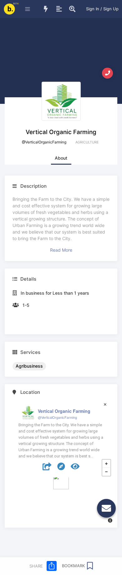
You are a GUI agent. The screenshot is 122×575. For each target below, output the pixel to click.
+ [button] (106, 464)
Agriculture (87, 142)
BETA (16, 3)
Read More (61, 250)
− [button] (106, 472)
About (61, 158)
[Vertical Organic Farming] (61, 481)
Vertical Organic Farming (64, 411)
